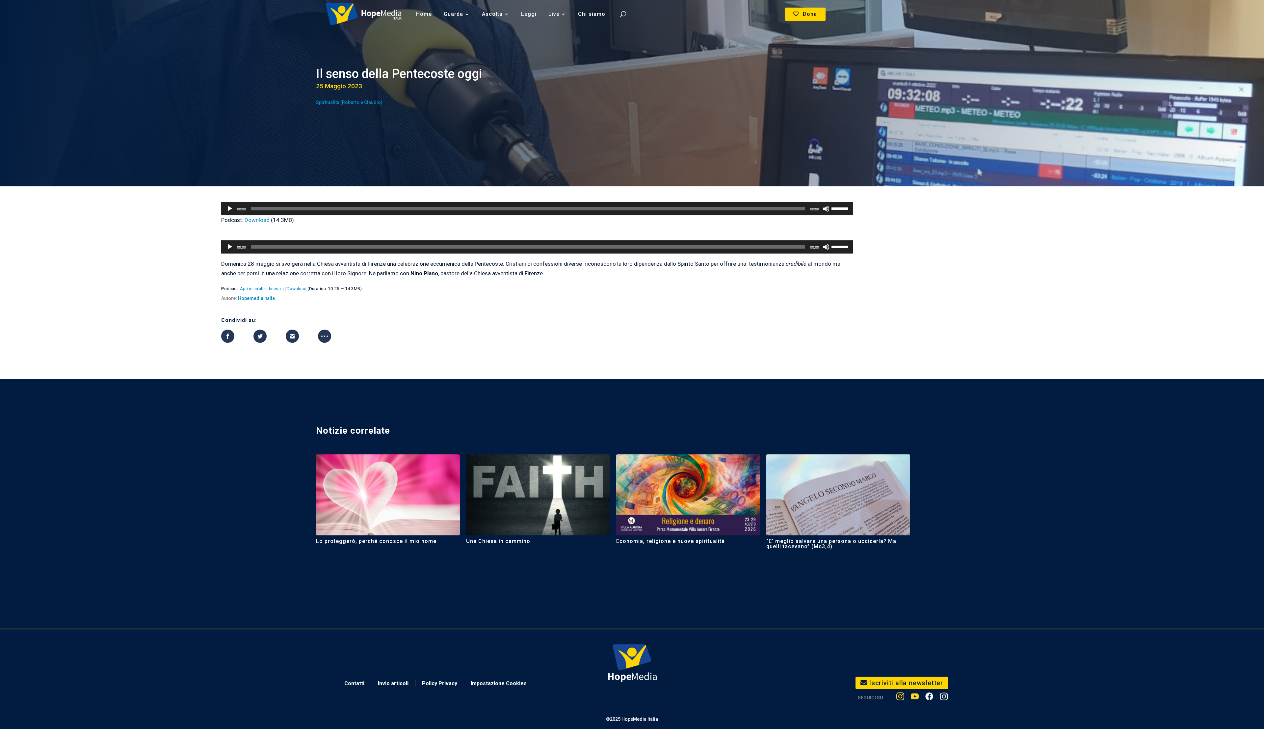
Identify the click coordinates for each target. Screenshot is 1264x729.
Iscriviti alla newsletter (906, 683)
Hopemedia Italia (256, 298)
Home (424, 14)
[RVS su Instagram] (944, 697)
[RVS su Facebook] (929, 697)
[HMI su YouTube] (915, 697)
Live (554, 14)
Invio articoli (393, 683)
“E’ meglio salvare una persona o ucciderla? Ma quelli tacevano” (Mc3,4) (831, 544)
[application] (537, 208)
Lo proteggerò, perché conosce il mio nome (376, 541)
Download (257, 220)
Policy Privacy (439, 683)
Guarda (453, 14)
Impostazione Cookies (499, 683)
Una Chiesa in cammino (498, 541)
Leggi (529, 14)
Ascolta (492, 14)
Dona (810, 14)
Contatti (354, 683)
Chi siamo (591, 14)
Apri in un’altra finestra (262, 288)
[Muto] (826, 208)
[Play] (229, 208)
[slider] (840, 208)
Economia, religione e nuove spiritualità (670, 541)
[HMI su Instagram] (900, 697)
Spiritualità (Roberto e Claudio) (349, 102)
